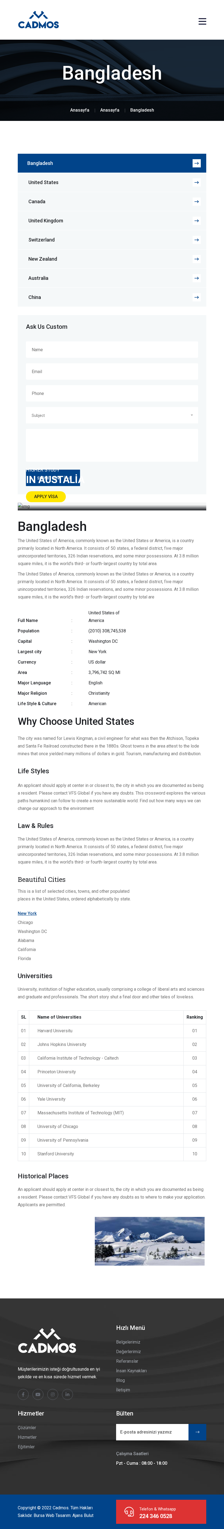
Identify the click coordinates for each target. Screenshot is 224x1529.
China (34, 297)
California (27, 949)
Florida (24, 958)
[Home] (79, 110)
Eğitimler (26, 1446)
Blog (120, 1380)
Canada (36, 201)
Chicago (25, 922)
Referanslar (127, 1361)
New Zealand (42, 259)
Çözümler (27, 1427)
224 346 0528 (155, 1516)
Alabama (26, 940)
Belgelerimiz (128, 1342)
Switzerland (41, 240)
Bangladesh (40, 163)
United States (43, 182)
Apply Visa (46, 496)
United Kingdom (45, 220)
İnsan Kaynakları (131, 1370)
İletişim (123, 1390)
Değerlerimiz (128, 1351)
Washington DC (32, 931)
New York (27, 913)
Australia (38, 278)
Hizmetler (27, 1437)
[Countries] (109, 110)
